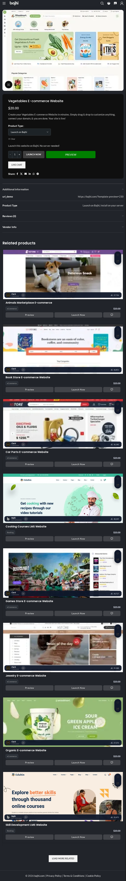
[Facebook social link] (17, 174)
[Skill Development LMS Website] (63, 796)
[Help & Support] (108, 3)
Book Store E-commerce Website (28, 377)
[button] (117, 255)
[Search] (102, 3)
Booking (10, 532)
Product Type (15, 125)
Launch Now (33, 154)
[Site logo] (14, 2)
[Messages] (115, 3)
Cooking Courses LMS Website (26, 526)
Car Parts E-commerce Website (27, 452)
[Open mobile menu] (4, 3)
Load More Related (63, 858)
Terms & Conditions (73, 875)
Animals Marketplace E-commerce (29, 303)
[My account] (122, 3)
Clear (13, 139)
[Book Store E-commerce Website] (63, 348)
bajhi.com (39, 875)
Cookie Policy (93, 875)
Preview (70, 154)
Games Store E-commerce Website (29, 601)
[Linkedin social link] (30, 174)
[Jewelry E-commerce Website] (63, 647)
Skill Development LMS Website (26, 825)
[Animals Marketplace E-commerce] (63, 274)
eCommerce (12, 309)
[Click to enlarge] (8, 84)
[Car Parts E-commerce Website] (63, 423)
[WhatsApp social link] (34, 174)
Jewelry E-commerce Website (26, 676)
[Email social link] (25, 174)
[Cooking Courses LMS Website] (63, 497)
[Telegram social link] (38, 174)
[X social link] (21, 174)
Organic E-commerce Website (26, 750)
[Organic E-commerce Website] (63, 721)
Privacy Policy (54, 875)
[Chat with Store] (111, 314)
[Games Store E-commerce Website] (63, 572)
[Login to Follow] (23, 295)
